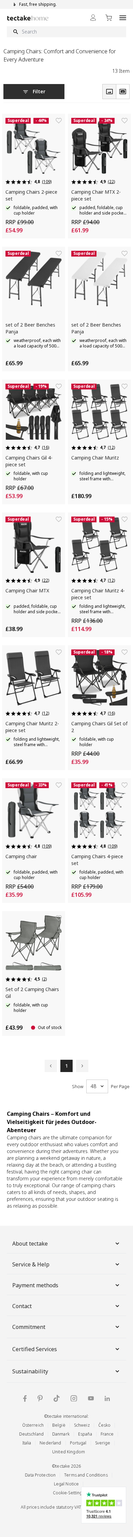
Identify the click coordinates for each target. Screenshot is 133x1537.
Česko (104, 1425)
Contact (22, 1306)
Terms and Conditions (86, 1475)
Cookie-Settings (69, 1493)
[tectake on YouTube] (91, 1398)
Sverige (102, 1443)
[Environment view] (123, 91)
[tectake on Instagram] (74, 1398)
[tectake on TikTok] (57, 1398)
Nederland (50, 1443)
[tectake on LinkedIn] (107, 1398)
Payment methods (35, 1285)
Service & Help (30, 1264)
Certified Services (34, 1349)
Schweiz (82, 1425)
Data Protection (40, 1475)
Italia (27, 1443)
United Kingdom (68, 1452)
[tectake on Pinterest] (40, 1398)
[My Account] (93, 17)
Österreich (33, 1425)
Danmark (61, 1434)
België (58, 1425)
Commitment (28, 1327)
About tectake (30, 1243)
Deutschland (31, 1434)
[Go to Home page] (28, 18)
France (107, 1434)
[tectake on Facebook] (25, 1398)
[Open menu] (122, 17)
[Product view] (109, 91)
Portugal (78, 1443)
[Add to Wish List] (59, 120)
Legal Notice (66, 1484)
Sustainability (30, 1371)
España (85, 1434)
